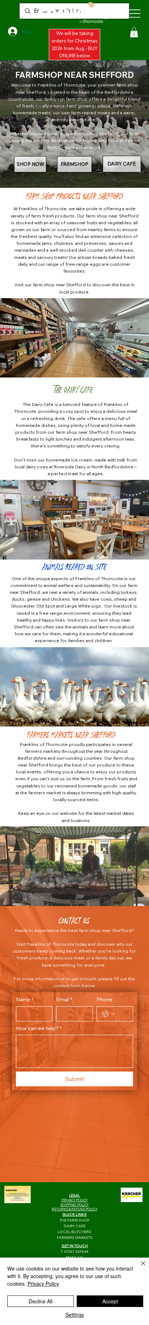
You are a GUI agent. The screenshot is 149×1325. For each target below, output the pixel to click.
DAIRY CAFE (74, 1226)
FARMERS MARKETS (75, 1237)
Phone (104, 999)
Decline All (40, 1301)
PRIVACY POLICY (74, 1200)
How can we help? (38, 1028)
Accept (110, 1301)
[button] (134, 32)
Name (25, 999)
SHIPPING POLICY (74, 1205)
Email (64, 999)
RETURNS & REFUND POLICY (74, 1209)
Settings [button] (74, 1314)
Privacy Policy (43, 1283)
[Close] (139, 1267)
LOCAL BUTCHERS (74, 1231)
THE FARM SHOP (74, 1220)
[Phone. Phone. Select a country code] (108, 1014)
